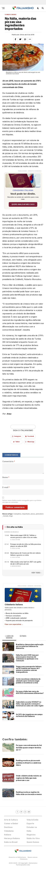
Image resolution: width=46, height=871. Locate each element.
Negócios (31, 834)
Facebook (30, 436)
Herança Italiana (12, 838)
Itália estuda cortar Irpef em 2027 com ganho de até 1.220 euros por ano (25, 563)
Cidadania (23, 859)
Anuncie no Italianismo (17, 857)
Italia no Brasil (10, 842)
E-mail (6, 487)
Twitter (17, 442)
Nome (5, 477)
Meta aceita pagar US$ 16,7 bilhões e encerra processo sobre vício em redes (23, 536)
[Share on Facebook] (15, 39)
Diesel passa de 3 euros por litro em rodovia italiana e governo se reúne (25, 554)
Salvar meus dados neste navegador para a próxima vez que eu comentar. (21, 501)
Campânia (17, 514)
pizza (33, 514)
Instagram (17, 436)
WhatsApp (30, 442)
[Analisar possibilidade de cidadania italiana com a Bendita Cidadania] (23, 180)
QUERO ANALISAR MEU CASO (23, 204)
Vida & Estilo (32, 820)
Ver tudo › (36, 573)
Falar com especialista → (14, 624)
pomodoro (40, 514)
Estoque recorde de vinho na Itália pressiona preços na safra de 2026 (25, 545)
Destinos (8, 827)
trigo (11, 516)
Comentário (8, 461)
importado (26, 514)
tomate (5, 516)
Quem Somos (33, 842)
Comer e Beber (11, 823)
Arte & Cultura (11, 820)
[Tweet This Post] (20, 39)
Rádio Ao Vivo (33, 838)
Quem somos (32, 857)
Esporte (30, 823)
